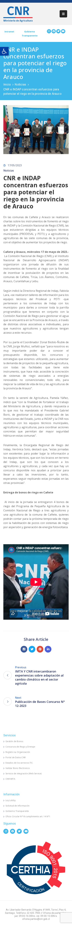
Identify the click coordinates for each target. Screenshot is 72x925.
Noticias (20, 84)
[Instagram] (49, 31)
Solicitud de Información (17, 805)
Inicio (7, 84)
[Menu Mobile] (63, 13)
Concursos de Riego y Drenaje (20, 746)
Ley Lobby (11, 800)
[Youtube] (63, 31)
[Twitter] (58, 31)
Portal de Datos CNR (16, 757)
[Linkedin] (48, 649)
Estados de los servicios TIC (19, 762)
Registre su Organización (18, 752)
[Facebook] (54, 31)
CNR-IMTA (10, 778)
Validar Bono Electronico (18, 768)
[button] (4, 51)
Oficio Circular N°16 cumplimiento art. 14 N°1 (28, 816)
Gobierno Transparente (17, 811)
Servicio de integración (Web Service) (24, 773)
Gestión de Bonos (14, 741)
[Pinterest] (40, 649)
